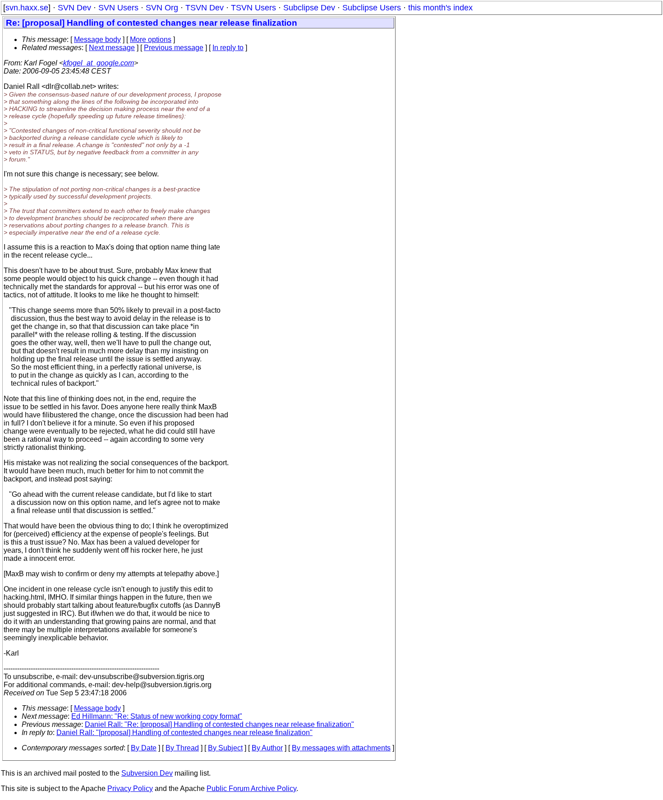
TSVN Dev (204, 7)
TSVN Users (253, 7)
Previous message (173, 47)
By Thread (182, 748)
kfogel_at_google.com (98, 63)
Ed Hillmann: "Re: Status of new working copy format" (156, 716)
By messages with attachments (341, 748)
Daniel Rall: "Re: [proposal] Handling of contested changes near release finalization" (219, 724)
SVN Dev (74, 7)
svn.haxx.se (26, 7)
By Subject (225, 748)
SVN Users (118, 7)
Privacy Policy (130, 788)
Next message (112, 47)
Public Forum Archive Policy (251, 788)
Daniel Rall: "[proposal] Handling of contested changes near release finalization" (184, 732)
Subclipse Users (371, 7)
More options (150, 39)
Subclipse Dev (309, 7)
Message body (97, 39)
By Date (144, 748)
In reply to (228, 47)
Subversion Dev (147, 773)
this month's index (440, 7)
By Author (267, 748)
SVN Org (162, 7)
